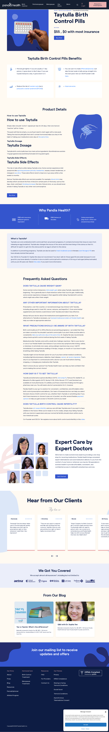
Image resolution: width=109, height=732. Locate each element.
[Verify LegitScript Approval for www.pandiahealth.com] (90, 681)
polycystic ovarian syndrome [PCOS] (29, 88)
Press (9, 679)
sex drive (18, 173)
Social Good (58, 689)
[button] (105, 712)
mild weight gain (51, 290)
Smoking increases (28, 184)
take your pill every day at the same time (46, 335)
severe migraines (74, 357)
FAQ (42, 674)
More (68, 4)
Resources (10, 687)
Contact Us (45, 683)
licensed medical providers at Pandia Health (66, 318)
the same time (43, 137)
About (9, 674)
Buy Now (59, 38)
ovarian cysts (34, 86)
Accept (86, 724)
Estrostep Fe (62, 377)
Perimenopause (38, 4)
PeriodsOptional (12, 691)
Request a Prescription (98, 4)
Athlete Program (13, 695)
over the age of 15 (85, 250)
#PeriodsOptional (87, 68)
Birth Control (24, 5)
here (66, 76)
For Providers (45, 679)
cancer (63, 357)
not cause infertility (39, 408)
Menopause (50, 4)
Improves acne (70, 86)
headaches (40, 170)
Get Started (61, 476)
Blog (8, 683)
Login (83, 6)
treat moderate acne (63, 250)
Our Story (59, 5)
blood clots (55, 179)
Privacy (83, 728)
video (83, 419)
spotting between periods (26, 170)
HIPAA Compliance (60, 679)
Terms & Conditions (61, 693)
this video (37, 262)
